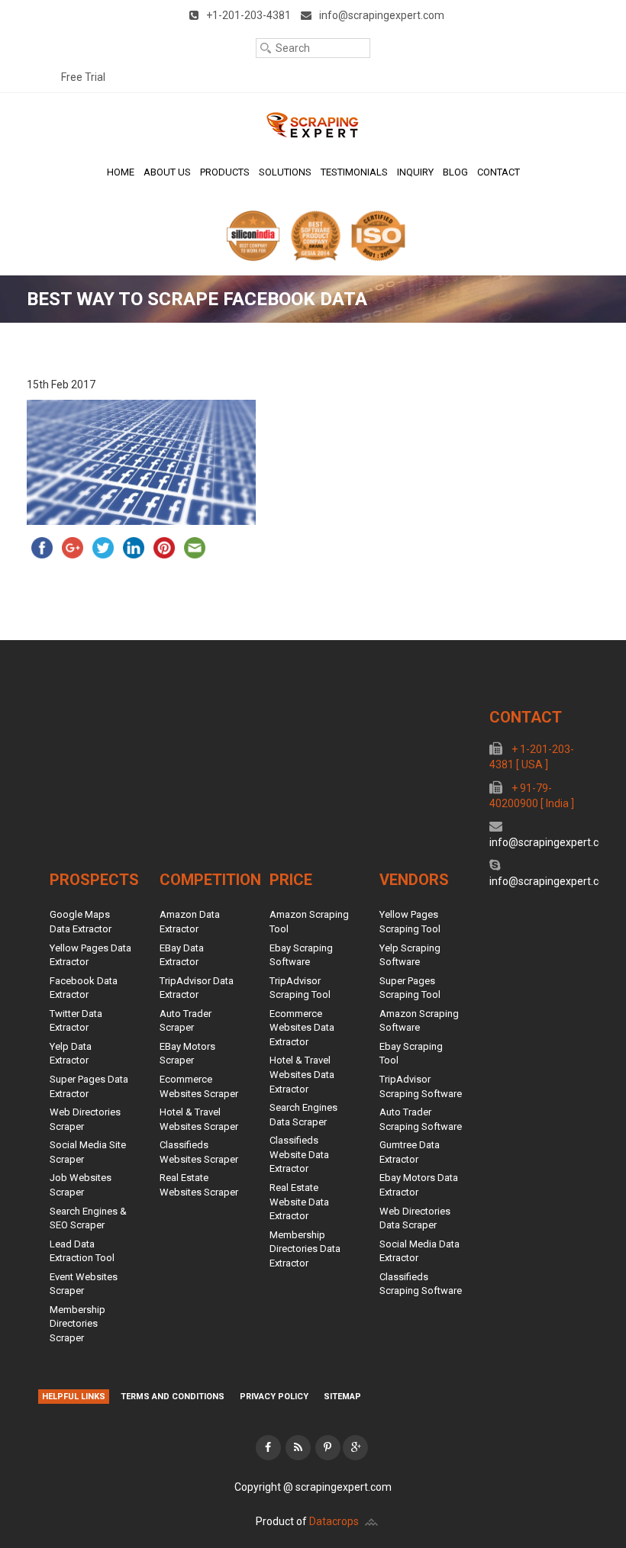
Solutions (285, 172)
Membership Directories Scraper (77, 1324)
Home (120, 172)
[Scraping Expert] (313, 125)
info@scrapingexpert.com (552, 842)
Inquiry (415, 172)
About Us (167, 172)
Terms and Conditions (172, 1397)
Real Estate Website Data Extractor (299, 1201)
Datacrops (334, 1521)
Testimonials (354, 172)
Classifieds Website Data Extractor (299, 1154)
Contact (498, 172)
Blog (455, 172)
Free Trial (83, 77)
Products (225, 172)
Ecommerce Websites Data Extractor (301, 1028)
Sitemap (342, 1397)
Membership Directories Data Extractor (304, 1249)
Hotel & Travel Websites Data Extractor (301, 1074)
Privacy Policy (274, 1397)
